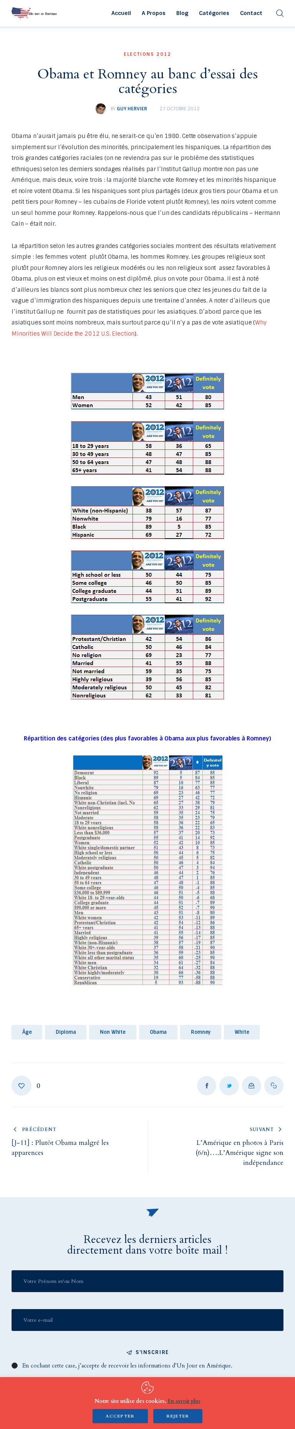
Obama (158, 1032)
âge (27, 1032)
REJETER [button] (177, 1416)
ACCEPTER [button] (120, 1416)
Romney (200, 1032)
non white (113, 1032)
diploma (66, 1032)
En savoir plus (183, 1401)
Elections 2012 (147, 54)
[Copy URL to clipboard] (273, 1085)
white (242, 1032)
